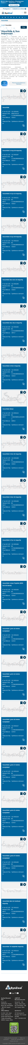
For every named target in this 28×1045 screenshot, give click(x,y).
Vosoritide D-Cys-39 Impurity (12, 236)
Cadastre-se (16, 8)
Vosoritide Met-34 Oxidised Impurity (11, 902)
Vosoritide (5, 107)
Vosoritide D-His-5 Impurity (11, 366)
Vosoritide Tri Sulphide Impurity (12, 946)
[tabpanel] (14, 3)
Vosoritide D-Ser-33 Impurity (11, 497)
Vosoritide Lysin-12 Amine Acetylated (11, 675)
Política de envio (14, 1041)
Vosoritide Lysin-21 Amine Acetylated (11, 811)
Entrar (22, 8)
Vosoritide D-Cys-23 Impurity (12, 193)
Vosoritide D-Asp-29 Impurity (12, 150)
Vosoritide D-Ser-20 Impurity (11, 454)
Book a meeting (14, 5)
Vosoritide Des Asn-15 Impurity (12, 280)
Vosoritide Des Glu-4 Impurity (12, 323)
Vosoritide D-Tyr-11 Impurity (11, 540)
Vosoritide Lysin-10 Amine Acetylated (11, 630)
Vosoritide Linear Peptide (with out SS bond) (12, 584)
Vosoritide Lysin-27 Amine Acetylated (11, 857)
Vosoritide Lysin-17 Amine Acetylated (11, 766)
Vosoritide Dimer (8, 409)
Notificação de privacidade (10, 1038)
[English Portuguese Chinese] (7, 9)
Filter (23, 27)
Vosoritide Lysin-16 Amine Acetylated (11, 721)
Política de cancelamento (17, 1039)
